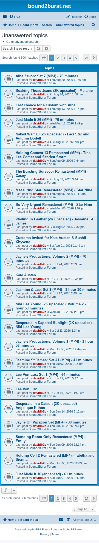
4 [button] (70, 57)
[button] (43, 58)
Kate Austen (26, 275)
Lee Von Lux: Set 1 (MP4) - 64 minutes (48, 375)
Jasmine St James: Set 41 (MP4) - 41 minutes (54, 360)
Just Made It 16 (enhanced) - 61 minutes (49, 474)
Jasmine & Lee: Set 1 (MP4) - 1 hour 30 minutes (56, 290)
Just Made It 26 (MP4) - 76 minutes (45, 120)
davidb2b (39, 79)
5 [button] (76, 57)
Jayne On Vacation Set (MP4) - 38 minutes (51, 422)
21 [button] (87, 57)
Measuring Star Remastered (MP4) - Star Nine (54, 190)
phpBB (34, 529)
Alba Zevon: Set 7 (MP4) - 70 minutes (47, 76)
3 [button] (64, 57)
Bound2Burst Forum (42, 83)
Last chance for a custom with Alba (45, 105)
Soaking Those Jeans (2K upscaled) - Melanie (54, 91)
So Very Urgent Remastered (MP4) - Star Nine (54, 205)
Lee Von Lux (26, 389)
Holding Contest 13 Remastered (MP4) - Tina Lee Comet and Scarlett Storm (53, 155)
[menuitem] (14, 16)
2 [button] (58, 57)
